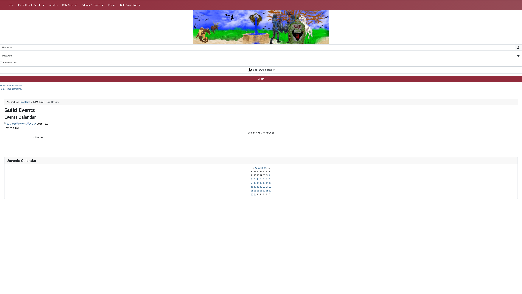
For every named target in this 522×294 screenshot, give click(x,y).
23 (252, 190)
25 (258, 190)
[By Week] (21, 123)
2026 (264, 168)
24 (255, 190)
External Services (91, 5)
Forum (111, 5)
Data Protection (128, 5)
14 (267, 183)
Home (10, 5)
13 (264, 183)
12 (261, 183)
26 (261, 190)
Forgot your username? (11, 89)
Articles (53, 5)
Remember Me (10, 62)
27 (264, 190)
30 (252, 194)
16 (252, 187)
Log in (261, 79)
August (258, 168)
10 (255, 183)
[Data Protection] (138, 5)
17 (255, 187)
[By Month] (10, 123)
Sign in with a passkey (264, 70)
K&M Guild (67, 5)
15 (270, 183)
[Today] (31, 123)
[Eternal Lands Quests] (43, 5)
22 (270, 187)
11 (258, 183)
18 (258, 187)
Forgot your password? (11, 85)
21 (267, 187)
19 (261, 187)
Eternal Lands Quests (29, 5)
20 (264, 187)
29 (270, 190)
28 (267, 190)
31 (255, 194)
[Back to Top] (517, 289)
